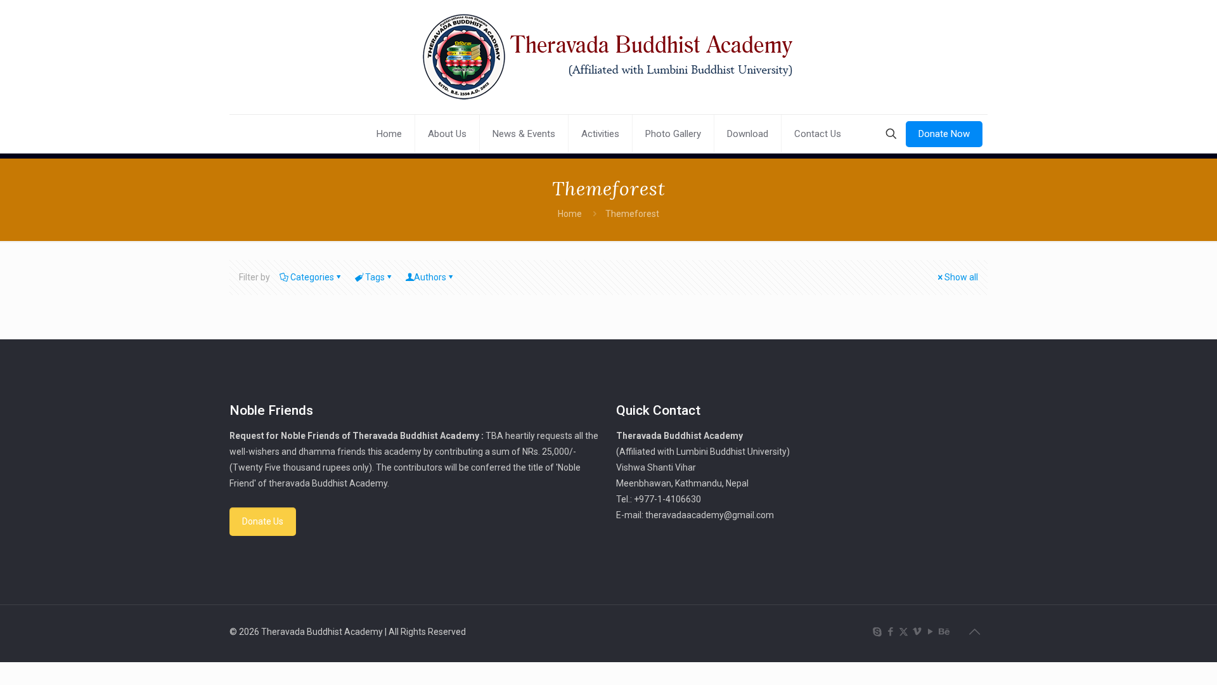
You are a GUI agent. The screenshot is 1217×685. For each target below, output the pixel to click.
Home (570, 214)
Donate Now (944, 134)
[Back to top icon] (974, 631)
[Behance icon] (943, 631)
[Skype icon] (877, 631)
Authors (430, 277)
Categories (312, 277)
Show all (961, 277)
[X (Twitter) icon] (903, 631)
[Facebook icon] (890, 631)
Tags (375, 277)
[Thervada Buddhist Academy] (608, 57)
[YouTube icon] (930, 631)
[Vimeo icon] (917, 631)
